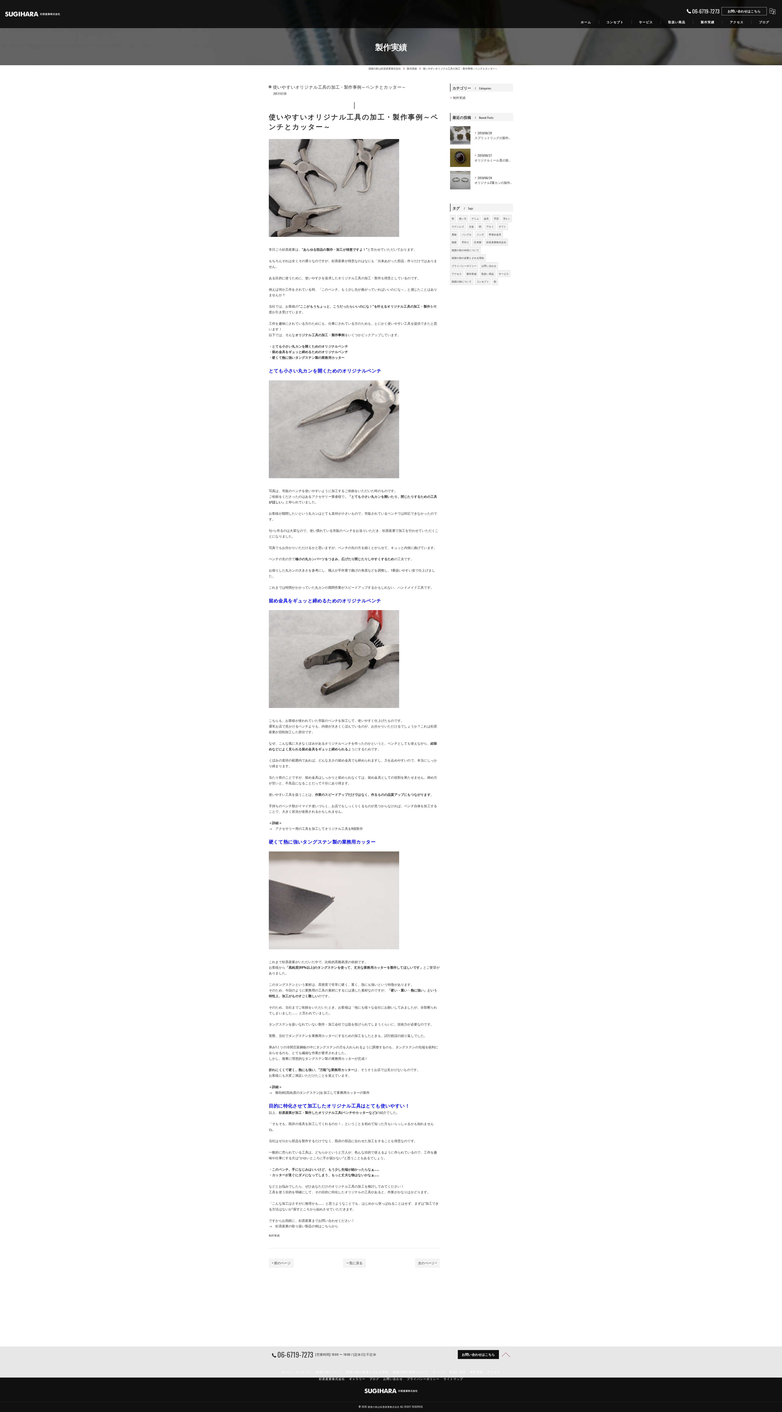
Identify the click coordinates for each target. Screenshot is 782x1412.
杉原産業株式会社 (496, 242)
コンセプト (483, 281)
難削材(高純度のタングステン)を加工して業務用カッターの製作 (322, 1092)
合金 (471, 226)
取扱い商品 (487, 273)
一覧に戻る (354, 1263)
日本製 (477, 242)
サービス (504, 273)
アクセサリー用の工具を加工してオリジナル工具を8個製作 (319, 828)
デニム (475, 218)
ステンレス (458, 226)
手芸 (496, 218)
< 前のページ (281, 1263)
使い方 (463, 218)
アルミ (490, 226)
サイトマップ (453, 1379)
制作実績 (274, 1235)
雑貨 (454, 242)
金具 (486, 218)
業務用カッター (375, 967)
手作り (465, 242)
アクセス (457, 273)
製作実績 (472, 273)
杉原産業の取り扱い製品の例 (296, 1226)
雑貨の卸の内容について (465, 250)
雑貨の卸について (462, 281)
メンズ (480, 234)
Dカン (507, 218)
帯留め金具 (495, 234)
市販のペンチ (292, 490)
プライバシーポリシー (464, 265)
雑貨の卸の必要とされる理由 (468, 257)
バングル (467, 234)
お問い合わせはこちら (744, 11)
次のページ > (427, 1263)
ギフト (502, 226)
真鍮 (454, 234)
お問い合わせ (488, 265)
